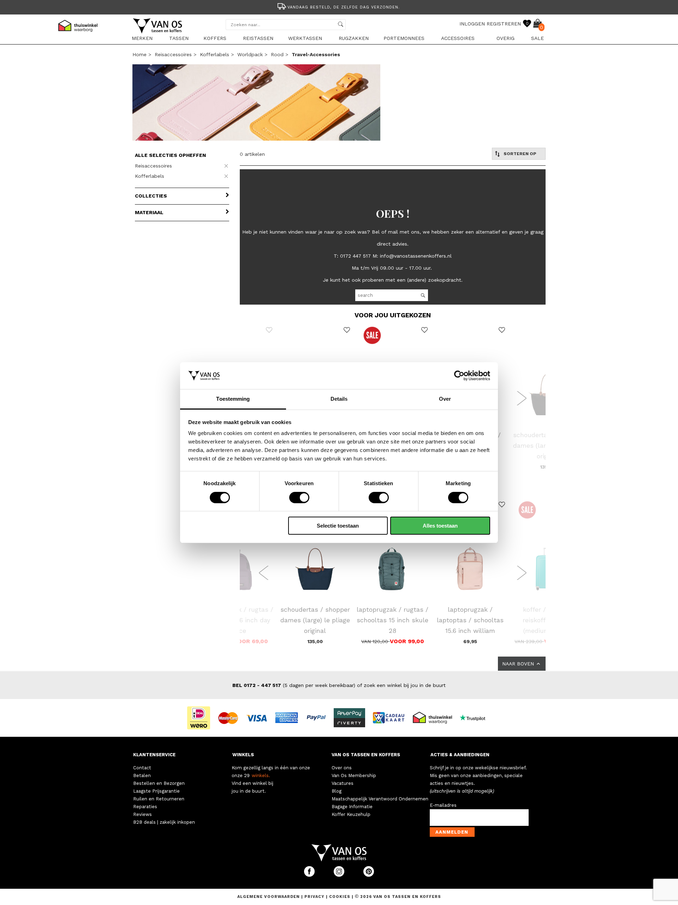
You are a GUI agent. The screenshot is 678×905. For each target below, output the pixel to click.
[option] (339, 6)
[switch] (299, 497)
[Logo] (157, 32)
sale (537, 38)
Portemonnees (403, 38)
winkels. (261, 775)
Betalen (142, 775)
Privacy (315, 896)
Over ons (342, 767)
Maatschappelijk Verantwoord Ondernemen (380, 798)
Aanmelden (451, 832)
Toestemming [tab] (233, 399)
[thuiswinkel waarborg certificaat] (435, 717)
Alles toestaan (440, 526)
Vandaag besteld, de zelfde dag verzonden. (343, 7)
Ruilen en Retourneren (158, 798)
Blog (336, 791)
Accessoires (458, 38)
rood (277, 54)
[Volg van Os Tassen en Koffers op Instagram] (340, 875)
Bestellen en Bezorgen (159, 783)
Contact (142, 767)
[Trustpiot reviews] (475, 717)
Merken (142, 38)
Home (139, 54)
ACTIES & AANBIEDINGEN (459, 754)
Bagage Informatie (352, 806)
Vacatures (342, 783)
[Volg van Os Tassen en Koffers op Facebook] (310, 875)
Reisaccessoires (173, 54)
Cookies (339, 896)
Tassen (179, 38)
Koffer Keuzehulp (351, 814)
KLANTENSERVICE (154, 754)
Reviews (142, 814)
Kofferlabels (214, 54)
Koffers (214, 38)
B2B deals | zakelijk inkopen (164, 822)
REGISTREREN (504, 24)
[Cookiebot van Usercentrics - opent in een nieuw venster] (459, 375)
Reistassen (258, 38)
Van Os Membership (354, 775)
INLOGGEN (472, 24)
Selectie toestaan (338, 526)
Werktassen (305, 38)
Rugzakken (354, 38)
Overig (505, 38)
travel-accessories (316, 54)
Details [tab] (339, 399)
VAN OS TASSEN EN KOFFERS (366, 754)
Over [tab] (445, 399)
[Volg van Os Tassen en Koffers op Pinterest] (369, 875)
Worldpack (250, 54)
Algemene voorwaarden (269, 896)
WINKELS (243, 754)
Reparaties (145, 806)
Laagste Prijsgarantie (156, 791)
